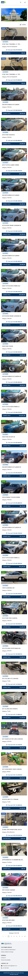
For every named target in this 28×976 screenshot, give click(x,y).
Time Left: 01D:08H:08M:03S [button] (14, 140)
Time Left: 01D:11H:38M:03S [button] (14, 805)
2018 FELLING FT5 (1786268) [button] (10, 799)
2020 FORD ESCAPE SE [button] (8, 437)
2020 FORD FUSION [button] (7, 346)
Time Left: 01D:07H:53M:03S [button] (14, 50)
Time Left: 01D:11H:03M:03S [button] (14, 684)
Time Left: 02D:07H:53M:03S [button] (14, 835)
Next (25, 15)
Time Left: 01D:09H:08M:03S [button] (14, 503)
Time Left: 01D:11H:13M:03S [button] (14, 744)
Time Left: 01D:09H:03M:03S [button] (14, 473)
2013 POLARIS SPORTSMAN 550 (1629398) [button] (11, 648)
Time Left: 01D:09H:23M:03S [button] (14, 593)
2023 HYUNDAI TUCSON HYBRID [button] (11, 497)
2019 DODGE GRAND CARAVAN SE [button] (11, 225)
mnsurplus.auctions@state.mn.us (10, 965)
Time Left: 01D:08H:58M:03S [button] (14, 442)
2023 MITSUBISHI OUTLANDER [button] (10, 104)
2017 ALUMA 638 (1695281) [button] (10, 708)
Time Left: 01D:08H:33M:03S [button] (14, 291)
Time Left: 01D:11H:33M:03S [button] (14, 775)
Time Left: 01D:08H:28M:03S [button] (14, 261)
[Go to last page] (25, 936)
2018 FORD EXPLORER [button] (8, 920)
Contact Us (3, 957)
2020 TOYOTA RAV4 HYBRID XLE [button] (11, 286)
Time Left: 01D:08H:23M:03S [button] (14, 231)
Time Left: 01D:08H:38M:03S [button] (14, 322)
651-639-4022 (6, 968)
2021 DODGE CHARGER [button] (8, 890)
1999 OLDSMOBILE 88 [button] (8, 588)
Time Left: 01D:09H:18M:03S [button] (14, 563)
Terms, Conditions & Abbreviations (8, 949)
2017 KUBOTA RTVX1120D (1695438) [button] (12, 739)
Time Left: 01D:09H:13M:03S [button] (14, 533)
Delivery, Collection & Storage (7, 951)
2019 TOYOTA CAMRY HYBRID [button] (10, 165)
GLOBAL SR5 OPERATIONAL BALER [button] (12, 829)
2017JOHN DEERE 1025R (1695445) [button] (12, 769)
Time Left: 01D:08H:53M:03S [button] (14, 412)
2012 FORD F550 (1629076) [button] (9, 618)
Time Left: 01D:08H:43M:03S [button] (14, 352)
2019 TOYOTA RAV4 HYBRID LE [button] (10, 406)
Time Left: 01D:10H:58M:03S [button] (14, 654)
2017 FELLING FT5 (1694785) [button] (10, 678)
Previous (3, 15)
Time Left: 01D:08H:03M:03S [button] (14, 110)
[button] (14, 33)
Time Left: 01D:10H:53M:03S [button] (14, 624)
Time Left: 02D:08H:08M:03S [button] (14, 926)
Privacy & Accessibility (5, 959)
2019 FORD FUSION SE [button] (8, 134)
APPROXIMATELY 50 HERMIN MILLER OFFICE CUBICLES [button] (12, 859)
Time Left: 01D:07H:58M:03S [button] (14, 80)
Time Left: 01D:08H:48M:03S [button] (14, 382)
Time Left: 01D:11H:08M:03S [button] (14, 714)
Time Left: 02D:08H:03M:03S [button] (14, 896)
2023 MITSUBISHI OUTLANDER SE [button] (11, 376)
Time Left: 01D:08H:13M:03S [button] (14, 170)
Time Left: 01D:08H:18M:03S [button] (14, 201)
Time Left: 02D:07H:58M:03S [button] (14, 865)
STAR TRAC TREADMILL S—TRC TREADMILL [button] (11, 44)
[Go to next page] (22, 936)
